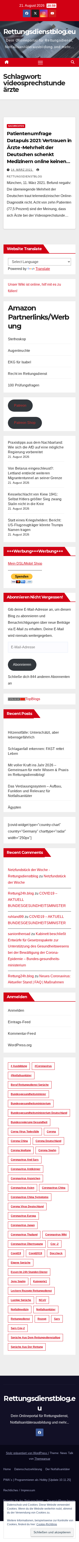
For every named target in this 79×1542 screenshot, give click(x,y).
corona (51, 1131)
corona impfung (21, 1150)
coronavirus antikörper (25, 1169)
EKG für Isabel (19, 362)
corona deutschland (48, 1141)
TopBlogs (32, 699)
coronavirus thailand (24, 1234)
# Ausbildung (19, 1066)
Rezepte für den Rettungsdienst (23, 1500)
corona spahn (47, 1150)
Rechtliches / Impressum (19, 1490)
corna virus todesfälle (25, 1131)
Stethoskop (17, 339)
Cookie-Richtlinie (46, 1524)
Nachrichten (16, 126)
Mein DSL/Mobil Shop (25, 563)
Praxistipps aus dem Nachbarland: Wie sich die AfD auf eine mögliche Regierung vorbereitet (36, 447)
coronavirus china (53, 1187)
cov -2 (54, 1243)
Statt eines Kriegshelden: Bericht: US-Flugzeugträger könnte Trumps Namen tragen (35, 525)
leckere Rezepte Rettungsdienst (31, 1290)
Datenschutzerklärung (28, 1469)
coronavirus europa (23, 1215)
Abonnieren (22, 664)
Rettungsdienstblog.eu (39, 32)
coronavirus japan (23, 1225)
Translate (43, 269)
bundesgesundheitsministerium (31, 1103)
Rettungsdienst (20, 1318)
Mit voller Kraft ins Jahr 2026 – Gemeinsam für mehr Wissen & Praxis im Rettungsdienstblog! (38, 770)
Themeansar (42, 1458)
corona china (19, 1141)
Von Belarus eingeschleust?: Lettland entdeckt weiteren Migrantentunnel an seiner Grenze (35, 473)
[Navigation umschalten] (40, 62)
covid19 (16, 1253)
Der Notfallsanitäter (57, 1469)
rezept (42, 1318)
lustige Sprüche (21, 1300)
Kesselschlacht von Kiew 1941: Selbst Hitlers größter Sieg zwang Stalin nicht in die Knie (35, 499)
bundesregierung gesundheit (29, 1122)
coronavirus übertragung (27, 1243)
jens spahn (18, 1281)
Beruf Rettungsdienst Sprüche (30, 1084)
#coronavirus (43, 1066)
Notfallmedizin (20, 1309)
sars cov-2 (18, 1328)
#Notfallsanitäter (21, 1075)
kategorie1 (40, 1281)
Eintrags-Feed (19, 1022)
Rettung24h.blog (21, 893)
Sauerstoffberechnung (61, 1500)
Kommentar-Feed (22, 1033)
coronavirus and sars (25, 1159)
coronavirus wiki (56, 1234)
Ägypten (14, 807)
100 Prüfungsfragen (24, 385)
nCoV (42, 1300)
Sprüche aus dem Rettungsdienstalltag (35, 1337)
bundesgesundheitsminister (28, 1094)
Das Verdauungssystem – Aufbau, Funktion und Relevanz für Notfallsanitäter (35, 791)
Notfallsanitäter (46, 1309)
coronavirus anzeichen (25, 1178)
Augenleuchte (19, 350)
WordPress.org (20, 1045)
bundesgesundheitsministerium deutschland (39, 1112)
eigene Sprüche (21, 1262)
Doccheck (56, 1253)
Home (7, 1469)
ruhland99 (16, 916)
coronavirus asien (22, 1187)
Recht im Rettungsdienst (27, 374)
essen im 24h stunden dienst (29, 1272)
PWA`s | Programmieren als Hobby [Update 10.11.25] (37, 1479)
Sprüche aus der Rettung (27, 1346)
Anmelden (16, 1010)
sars (57, 1318)
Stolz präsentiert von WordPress (27, 1453)
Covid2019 (35, 1253)
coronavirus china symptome (29, 1197)
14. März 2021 (22, 169)
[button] (72, 62)
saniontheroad (19, 934)
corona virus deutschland (27, 1206)
